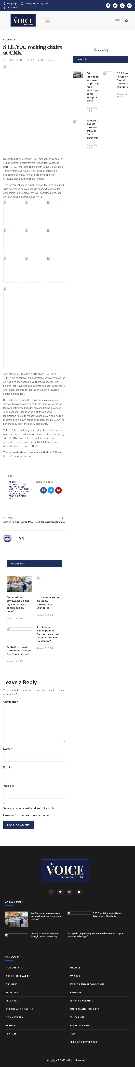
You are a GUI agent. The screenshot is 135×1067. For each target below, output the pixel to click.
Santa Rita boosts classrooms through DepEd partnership (19, 650)
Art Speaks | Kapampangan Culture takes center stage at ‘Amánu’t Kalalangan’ (49, 634)
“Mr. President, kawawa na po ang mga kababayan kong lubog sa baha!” (18, 604)
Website (8, 785)
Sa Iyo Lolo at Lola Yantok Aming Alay (19, 495)
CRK (23, 486)
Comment (10, 701)
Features (9, 39)
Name (8, 749)
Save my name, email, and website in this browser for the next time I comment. (29, 811)
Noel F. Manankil (20, 489)
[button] (47, 20)
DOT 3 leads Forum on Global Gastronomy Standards (48, 602)
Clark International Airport (18, 484)
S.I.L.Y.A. (14, 491)
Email (7, 767)
